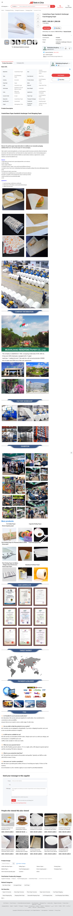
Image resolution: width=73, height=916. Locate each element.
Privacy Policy (57, 910)
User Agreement (44, 910)
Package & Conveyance (19, 10)
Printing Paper (57, 866)
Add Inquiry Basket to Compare (21, 47)
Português (21, 906)
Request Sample (67, 31)
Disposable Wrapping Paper (34, 895)
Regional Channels (57, 903)
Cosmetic (21, 871)
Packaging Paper (29, 10)
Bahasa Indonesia (41, 907)
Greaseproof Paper (37, 10)
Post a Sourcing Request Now (18, 803)
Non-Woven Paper (7, 885)
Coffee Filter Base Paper (6, 866)
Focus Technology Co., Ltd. (27, 910)
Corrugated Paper (17, 885)
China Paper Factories (19, 892)
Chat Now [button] (57, 28)
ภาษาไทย (68, 906)
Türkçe (29, 907)
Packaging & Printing (9, 10)
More (2, 898)
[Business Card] (70, 69)
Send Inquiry (47, 28)
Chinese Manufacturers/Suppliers (23, 903)
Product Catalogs (22, 863)
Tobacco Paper (39, 866)
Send (14, 800)
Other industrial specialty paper (8, 871)
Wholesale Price (43, 903)
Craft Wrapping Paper (47, 895)
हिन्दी (64, 906)
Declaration (51, 910)
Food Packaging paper (24, 869)
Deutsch (42, 906)
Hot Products (5, 903)
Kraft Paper (27, 885)
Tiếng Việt (34, 907)
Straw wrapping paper (41, 869)
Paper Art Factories (7, 892)
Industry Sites (50, 903)
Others (37, 871)
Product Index (65, 903)
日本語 (60, 906)
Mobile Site (34, 904)
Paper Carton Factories (45, 892)
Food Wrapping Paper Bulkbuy (62, 895)
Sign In (44, 56)
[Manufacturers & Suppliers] (36, 2)
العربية (52, 906)
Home (2, 10)
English (11, 906)
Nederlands (47, 906)
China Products (13, 903)
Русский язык (32, 906)
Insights (39, 904)
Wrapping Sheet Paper (20, 895)
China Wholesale (35, 903)
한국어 (56, 906)
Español (15, 906)
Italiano (37, 906)
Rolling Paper (22, 866)
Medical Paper (4, 869)
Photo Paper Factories (32, 892)
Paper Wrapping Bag (7, 895)
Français (26, 906)
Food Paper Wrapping (58, 892)
